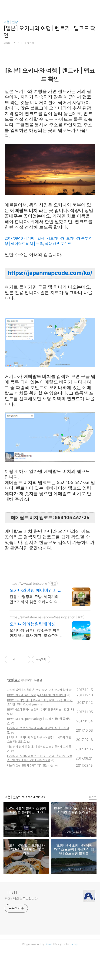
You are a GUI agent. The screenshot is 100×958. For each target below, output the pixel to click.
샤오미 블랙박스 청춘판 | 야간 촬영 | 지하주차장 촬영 (37, 690)
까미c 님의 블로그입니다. (21, 899)
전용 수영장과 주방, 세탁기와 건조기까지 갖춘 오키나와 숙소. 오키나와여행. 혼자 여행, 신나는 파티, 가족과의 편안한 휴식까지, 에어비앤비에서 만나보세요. (36, 599)
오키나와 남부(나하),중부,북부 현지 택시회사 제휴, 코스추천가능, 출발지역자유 (36, 633)
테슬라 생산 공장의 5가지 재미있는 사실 (30, 765)
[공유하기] (19, 659)
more (93, 797)
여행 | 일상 (10, 22)
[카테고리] (5, 5)
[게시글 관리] (25, 659)
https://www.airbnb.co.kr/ (29, 583)
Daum (49, 944)
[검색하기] (94, 5)
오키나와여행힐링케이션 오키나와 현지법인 (35, 624)
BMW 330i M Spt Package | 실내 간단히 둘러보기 (36, 695)
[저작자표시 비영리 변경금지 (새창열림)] (56, 659)
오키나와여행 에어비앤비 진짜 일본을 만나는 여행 (36, 590)
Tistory (73, 944)
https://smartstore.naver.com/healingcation (42, 617)
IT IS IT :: (12, 892)
